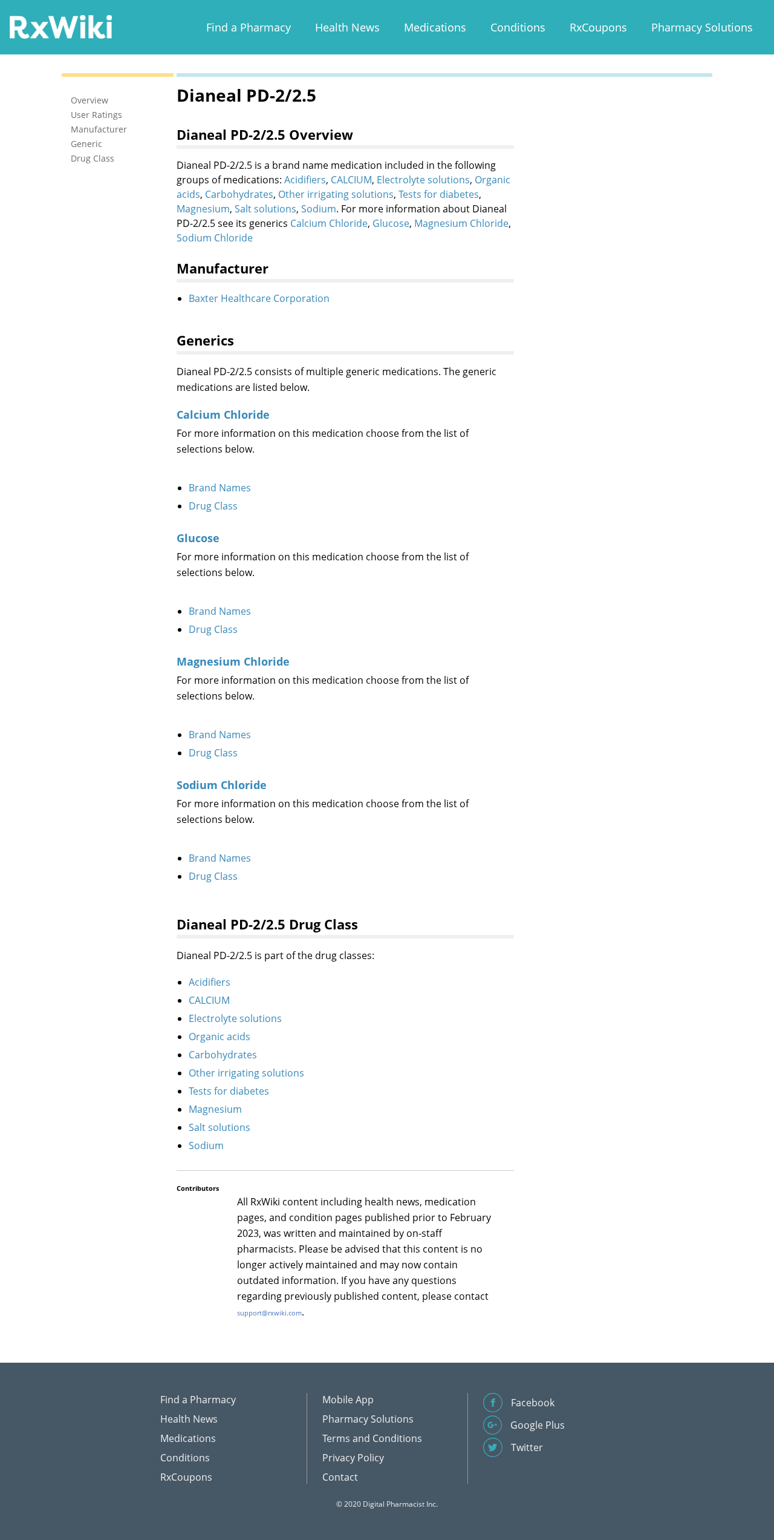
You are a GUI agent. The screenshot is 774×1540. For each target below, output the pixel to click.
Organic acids (219, 1036)
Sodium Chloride (215, 237)
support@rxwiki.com (269, 1312)
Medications (435, 27)
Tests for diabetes (438, 194)
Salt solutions (265, 208)
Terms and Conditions (372, 1438)
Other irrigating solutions (336, 194)
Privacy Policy (353, 1457)
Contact (340, 1477)
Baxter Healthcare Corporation (259, 298)
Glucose (390, 223)
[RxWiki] (60, 26)
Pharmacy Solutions (702, 27)
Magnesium (203, 208)
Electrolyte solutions (423, 179)
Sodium (318, 208)
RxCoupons (598, 27)
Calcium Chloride (329, 223)
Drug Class (213, 506)
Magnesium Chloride (461, 223)
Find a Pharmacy (248, 27)
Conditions (517, 27)
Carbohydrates (239, 194)
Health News (347, 27)
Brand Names (220, 487)
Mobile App (348, 1399)
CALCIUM (351, 179)
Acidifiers (305, 179)
